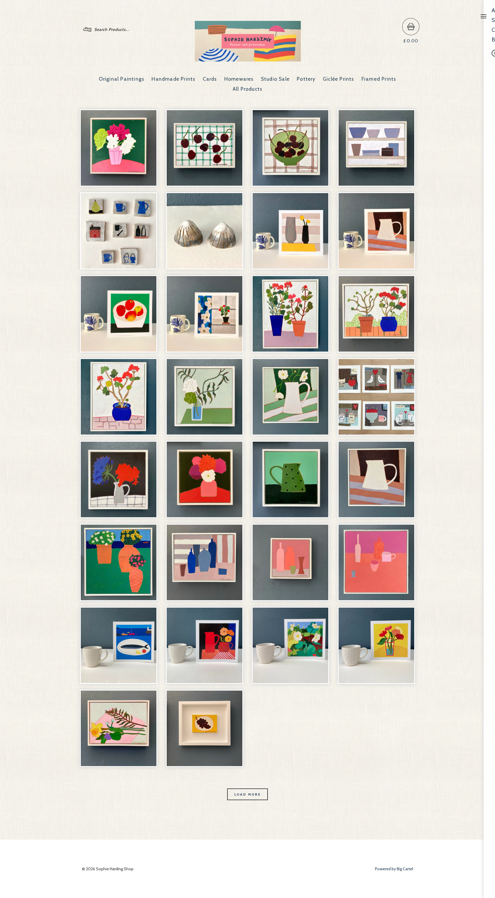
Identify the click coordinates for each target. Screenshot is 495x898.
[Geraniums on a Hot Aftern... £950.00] (118, 397)
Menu (483, 16)
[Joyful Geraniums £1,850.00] (290, 314)
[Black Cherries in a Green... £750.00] (290, 148)
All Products (247, 89)
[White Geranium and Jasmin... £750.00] (204, 397)
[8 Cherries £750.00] (204, 148)
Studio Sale (275, 79)
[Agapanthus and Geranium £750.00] (118, 479)
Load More (247, 794)
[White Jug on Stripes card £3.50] (376, 231)
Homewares (239, 79)
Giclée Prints (338, 79)
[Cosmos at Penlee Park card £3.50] (290, 645)
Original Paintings (122, 79)
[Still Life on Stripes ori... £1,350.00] (204, 562)
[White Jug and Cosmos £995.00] (290, 397)
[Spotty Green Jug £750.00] (290, 479)
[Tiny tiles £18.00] (118, 231)
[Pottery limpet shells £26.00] (204, 231)
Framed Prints (379, 79)
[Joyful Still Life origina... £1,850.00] (376, 562)
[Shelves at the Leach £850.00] (376, 148)
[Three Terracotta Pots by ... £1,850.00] (118, 562)
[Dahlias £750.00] (204, 479)
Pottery (306, 79)
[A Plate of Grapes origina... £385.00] (204, 728)
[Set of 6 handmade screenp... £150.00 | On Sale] (376, 397)
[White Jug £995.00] (376, 479)
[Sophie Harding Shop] (248, 58)
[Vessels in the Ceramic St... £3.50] (290, 231)
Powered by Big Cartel (394, 868)
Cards (210, 79)
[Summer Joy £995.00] (118, 148)
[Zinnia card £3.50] (376, 645)
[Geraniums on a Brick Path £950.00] (376, 314)
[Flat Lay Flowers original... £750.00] (118, 728)
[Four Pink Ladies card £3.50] (118, 314)
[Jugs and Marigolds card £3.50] (204, 645)
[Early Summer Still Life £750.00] (290, 562)
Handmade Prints (173, 79)
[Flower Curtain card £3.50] (204, 314)
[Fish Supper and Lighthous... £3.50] (118, 645)
